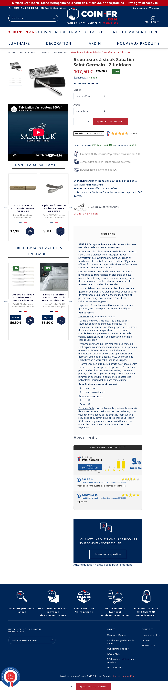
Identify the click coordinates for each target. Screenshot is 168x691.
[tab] (108, 234)
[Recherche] (54, 18)
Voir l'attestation (90, 467)
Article (77, 104)
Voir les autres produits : (105, 207)
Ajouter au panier (110, 121)
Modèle (78, 89)
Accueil (11, 52)
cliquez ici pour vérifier (123, 676)
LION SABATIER (86, 213)
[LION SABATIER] (82, 207)
